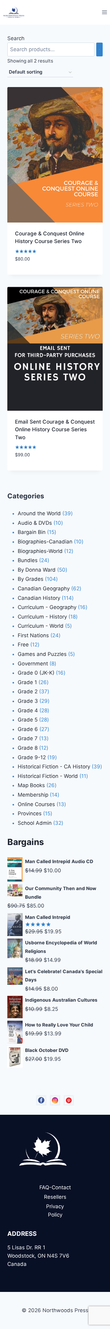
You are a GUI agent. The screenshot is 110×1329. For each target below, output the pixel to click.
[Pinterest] (69, 1100)
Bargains (25, 842)
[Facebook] (41, 1100)
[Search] (99, 49)
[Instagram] (55, 1100)
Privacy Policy (55, 1210)
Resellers (55, 1197)
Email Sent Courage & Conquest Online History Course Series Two (55, 429)
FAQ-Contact (55, 1187)
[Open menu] (104, 12)
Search (15, 38)
